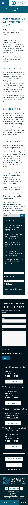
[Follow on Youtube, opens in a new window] (17, 488)
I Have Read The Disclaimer (13, 353)
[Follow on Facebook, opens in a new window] (6, 488)
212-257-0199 (10, 503)
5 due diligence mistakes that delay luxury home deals (13, 245)
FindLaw (18, 500)
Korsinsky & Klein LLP (15, 492)
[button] (4, 3)
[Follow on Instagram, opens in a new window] (21, 488)
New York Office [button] (13, 403)
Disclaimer (5, 349)
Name (4, 312)
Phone (4, 324)
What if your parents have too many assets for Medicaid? (14, 262)
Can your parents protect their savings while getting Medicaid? (13, 236)
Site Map (15, 496)
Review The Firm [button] (14, 465)
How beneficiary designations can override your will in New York (13, 253)
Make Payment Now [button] (14, 458)
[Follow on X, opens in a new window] (10, 488)
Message (4, 330)
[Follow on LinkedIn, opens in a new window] (14, 488)
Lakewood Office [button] (13, 423)
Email (24, 503)
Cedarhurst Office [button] (13, 446)
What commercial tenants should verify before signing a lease (14, 228)
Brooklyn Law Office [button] (14, 381)
